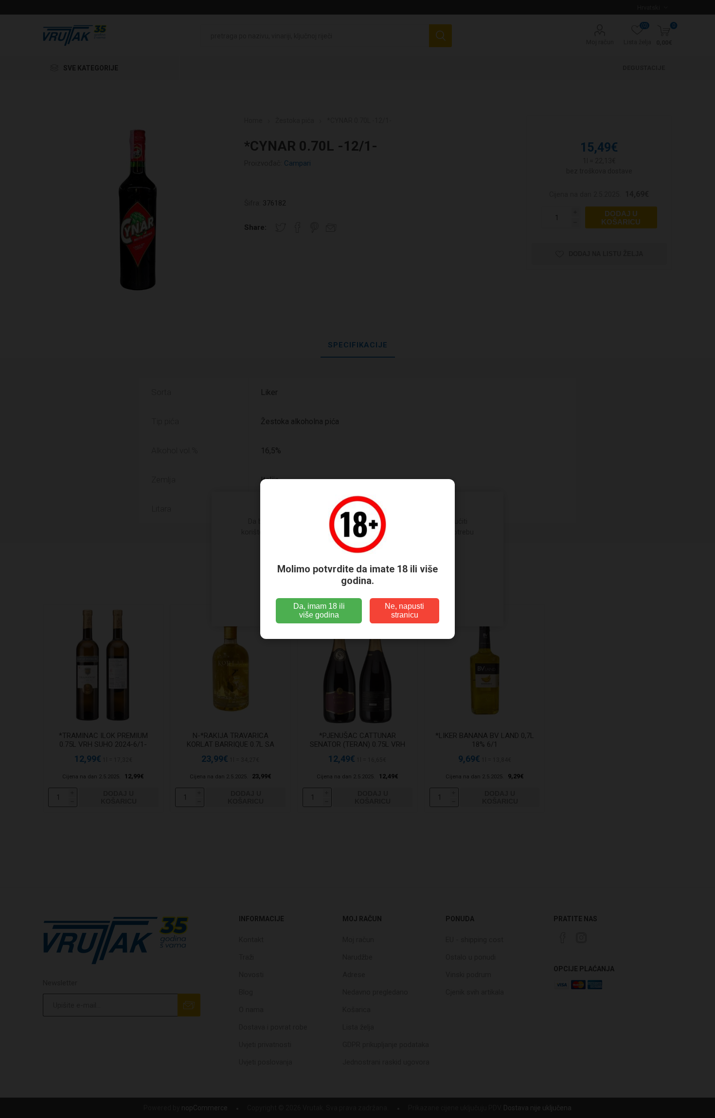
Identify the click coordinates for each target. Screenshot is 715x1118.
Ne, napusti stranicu (404, 610)
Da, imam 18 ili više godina (319, 610)
